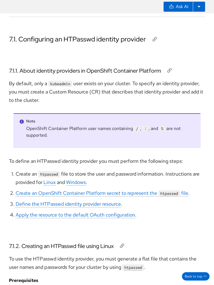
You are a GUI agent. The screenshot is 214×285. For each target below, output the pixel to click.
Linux (49, 182)
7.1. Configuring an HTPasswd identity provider (77, 39)
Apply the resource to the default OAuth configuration (75, 215)
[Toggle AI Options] (199, 7)
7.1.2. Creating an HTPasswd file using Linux (61, 246)
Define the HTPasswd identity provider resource (68, 204)
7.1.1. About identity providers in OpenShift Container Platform (85, 70)
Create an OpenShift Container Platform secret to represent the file (102, 193)
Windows (76, 182)
